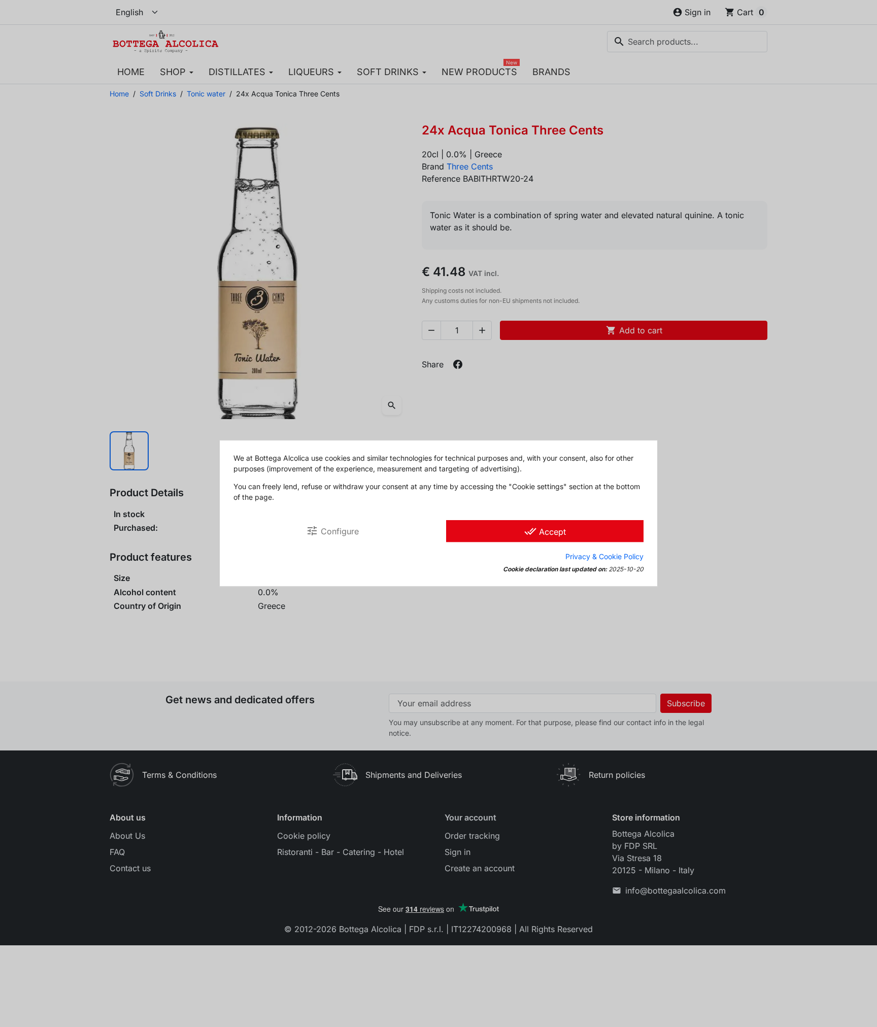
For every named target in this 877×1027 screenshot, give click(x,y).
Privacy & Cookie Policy (604, 557)
